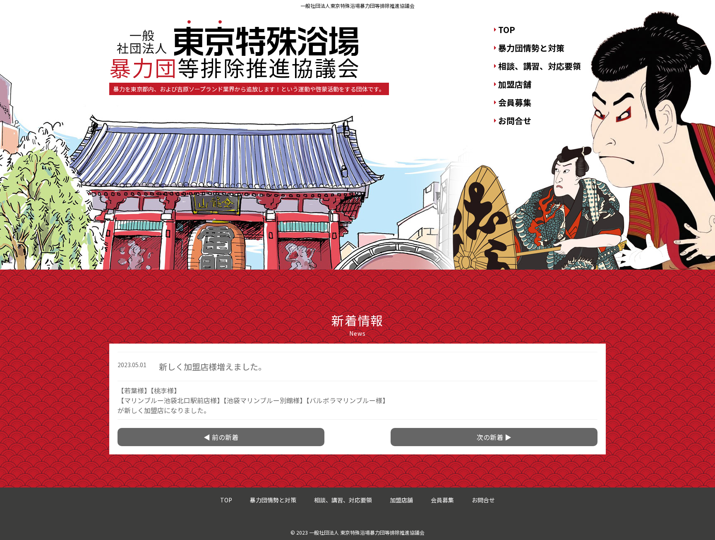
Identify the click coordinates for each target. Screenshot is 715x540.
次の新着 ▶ (494, 437)
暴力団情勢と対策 (531, 48)
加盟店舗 (514, 84)
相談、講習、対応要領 (539, 66)
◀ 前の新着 (221, 437)
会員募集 (514, 102)
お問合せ (514, 121)
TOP (506, 30)
